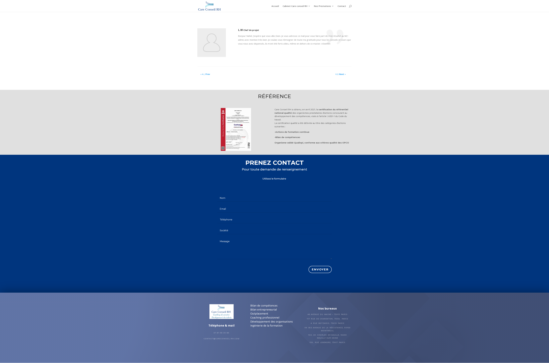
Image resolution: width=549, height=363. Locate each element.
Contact (342, 6)
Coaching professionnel (264, 317)
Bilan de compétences (264, 305)
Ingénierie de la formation (266, 325)
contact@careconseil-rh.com (221, 338)
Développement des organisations (271, 321)
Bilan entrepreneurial (263, 309)
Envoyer (320, 269)
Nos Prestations (322, 6)
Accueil (275, 6)
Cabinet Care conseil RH (295, 6)
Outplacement (259, 313)
